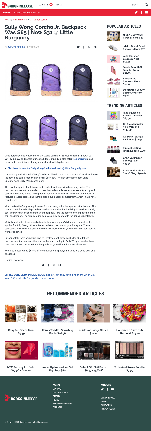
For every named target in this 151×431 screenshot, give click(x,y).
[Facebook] (83, 47)
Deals (59, 4)
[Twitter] (78, 47)
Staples (56, 396)
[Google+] (95, 47)
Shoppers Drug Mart (62, 403)
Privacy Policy (108, 409)
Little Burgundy (38, 19)
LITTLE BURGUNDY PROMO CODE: (25, 274)
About (104, 401)
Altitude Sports (60, 392)
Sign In (135, 4)
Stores (56, 385)
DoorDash (57, 389)
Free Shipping (20, 19)
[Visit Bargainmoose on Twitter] (136, 12)
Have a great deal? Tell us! (27, 12)
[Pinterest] (89, 47)
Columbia (57, 407)
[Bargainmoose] (17, 4)
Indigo (56, 400)
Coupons (43, 4)
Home (8, 19)
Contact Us (106, 405)
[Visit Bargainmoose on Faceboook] (141, 12)
